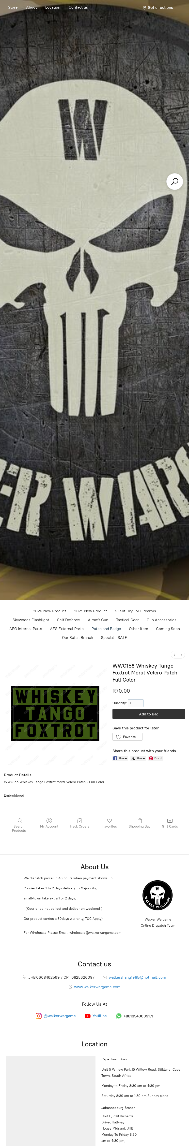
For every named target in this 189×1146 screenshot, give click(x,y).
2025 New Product (90, 611)
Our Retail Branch (77, 637)
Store (13, 7)
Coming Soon (168, 628)
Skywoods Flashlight (31, 620)
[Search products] (174, 181)
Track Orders (79, 826)
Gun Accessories (161, 620)
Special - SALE (114, 637)
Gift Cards (170, 826)
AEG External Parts (67, 628)
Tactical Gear (127, 620)
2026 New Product (49, 611)
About (31, 7)
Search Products (19, 828)
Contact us (78, 7)
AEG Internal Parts (25, 628)
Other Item (138, 628)
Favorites (109, 826)
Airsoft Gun (98, 620)
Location (52, 7)
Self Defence (68, 620)
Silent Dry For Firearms (135, 611)
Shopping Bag (140, 826)
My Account (49, 826)
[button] (127, 737)
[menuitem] (174, 654)
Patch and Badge (106, 628)
